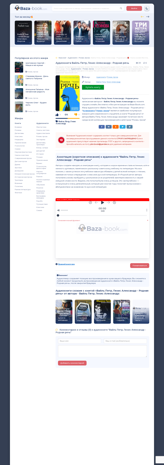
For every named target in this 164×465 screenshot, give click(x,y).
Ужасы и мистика (22, 155)
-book (33, 8)
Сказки (17, 149)
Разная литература (22, 189)
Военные (18, 183)
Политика (19, 186)
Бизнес (39, 163)
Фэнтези (18, 193)
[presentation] (142, 16)
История (40, 154)
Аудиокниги (76, 69)
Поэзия (39, 157)
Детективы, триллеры (41, 144)
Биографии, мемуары (41, 197)
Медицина (19, 139)
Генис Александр (114, 82)
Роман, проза (41, 136)
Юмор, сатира (42, 148)
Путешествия (42, 204)
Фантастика (41, 127)
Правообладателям (66, 264)
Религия (39, 188)
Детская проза (21, 161)
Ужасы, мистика (42, 130)
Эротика (18, 168)
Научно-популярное (41, 172)
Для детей (40, 151)
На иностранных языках (43, 180)
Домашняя (19, 171)
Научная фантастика (23, 152)
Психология (20, 146)
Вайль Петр (64, 121)
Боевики (18, 127)
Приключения (42, 160)
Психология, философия (41, 167)
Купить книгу (93, 87)
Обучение (40, 185)
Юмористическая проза (25, 174)
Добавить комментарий (72, 363)
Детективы (19, 133)
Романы (18, 130)
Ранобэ (39, 201)
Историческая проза (23, 177)
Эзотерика (40, 139)
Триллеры (19, 180)
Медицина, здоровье (40, 192)
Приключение (20, 143)
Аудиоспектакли (43, 133)
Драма (17, 164)
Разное (39, 176)
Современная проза (23, 158)
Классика (18, 136)
